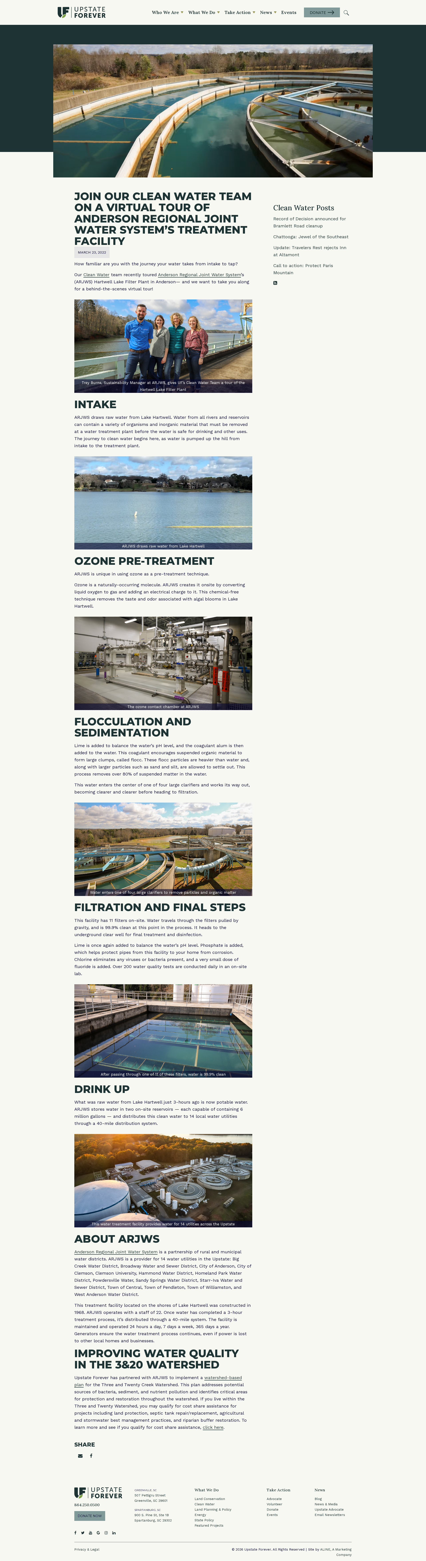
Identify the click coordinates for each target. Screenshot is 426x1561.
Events (272, 1515)
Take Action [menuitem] (238, 12)
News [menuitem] (266, 12)
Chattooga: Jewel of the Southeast (311, 236)
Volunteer (274, 1504)
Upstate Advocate (329, 1510)
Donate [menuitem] (318, 13)
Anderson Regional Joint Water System (199, 274)
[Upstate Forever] (82, 12)
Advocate (274, 1499)
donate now (90, 1516)
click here (213, 1427)
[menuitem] (346, 12)
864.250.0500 (87, 1504)
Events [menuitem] (288, 12)
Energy (200, 1515)
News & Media (326, 1504)
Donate (272, 1510)
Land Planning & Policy (213, 1510)
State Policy (204, 1520)
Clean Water (96, 274)
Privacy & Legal (86, 1549)
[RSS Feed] (275, 283)
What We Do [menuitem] (201, 12)
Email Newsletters (330, 1515)
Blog (318, 1499)
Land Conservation (210, 1499)
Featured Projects (209, 1526)
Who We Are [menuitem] (165, 12)
